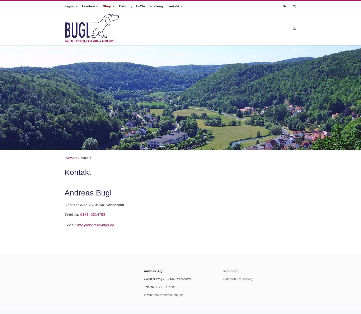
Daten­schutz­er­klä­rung (237, 279)
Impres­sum (230, 271)
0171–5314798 (92, 214)
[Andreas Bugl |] (92, 27)
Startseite (71, 158)
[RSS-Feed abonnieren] (284, 6)
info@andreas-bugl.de (95, 225)
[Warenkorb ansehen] (294, 6)
